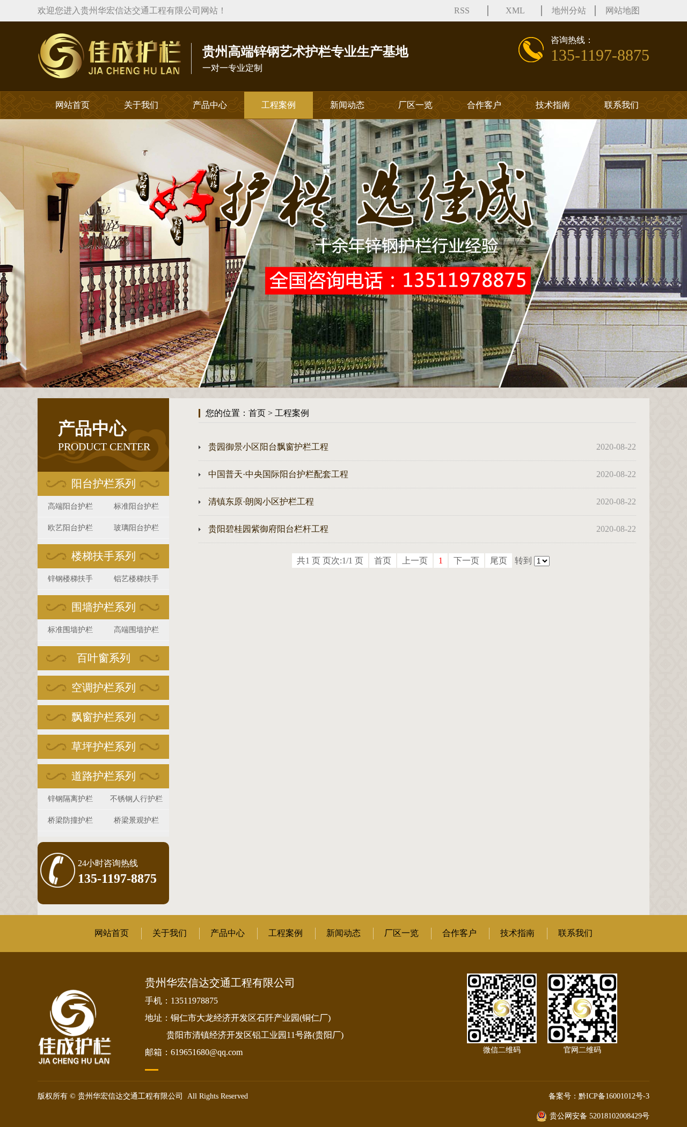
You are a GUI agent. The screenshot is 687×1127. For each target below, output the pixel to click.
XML (515, 10)
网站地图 (622, 10)
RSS (462, 10)
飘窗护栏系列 (103, 717)
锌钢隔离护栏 (70, 799)
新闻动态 (347, 104)
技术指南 (553, 104)
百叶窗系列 (103, 658)
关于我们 (141, 104)
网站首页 (72, 104)
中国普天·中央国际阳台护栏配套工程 (278, 474)
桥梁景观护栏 (136, 820)
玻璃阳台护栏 (136, 528)
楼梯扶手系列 (103, 556)
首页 (257, 413)
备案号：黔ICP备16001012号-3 (599, 1096)
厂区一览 (415, 104)
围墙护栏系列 (103, 607)
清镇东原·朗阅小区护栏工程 (261, 501)
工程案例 (278, 104)
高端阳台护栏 (70, 506)
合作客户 (484, 104)
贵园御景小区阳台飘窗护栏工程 (268, 446)
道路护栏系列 (103, 776)
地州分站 (569, 10)
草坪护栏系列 (103, 746)
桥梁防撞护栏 (70, 820)
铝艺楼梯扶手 (136, 579)
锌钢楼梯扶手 (70, 579)
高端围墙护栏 (136, 630)
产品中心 (210, 104)
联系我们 (621, 104)
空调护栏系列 (103, 687)
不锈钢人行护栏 (136, 799)
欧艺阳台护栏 (70, 528)
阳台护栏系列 (103, 483)
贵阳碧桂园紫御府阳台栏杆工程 (268, 528)
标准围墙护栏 (70, 630)
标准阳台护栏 (136, 506)
